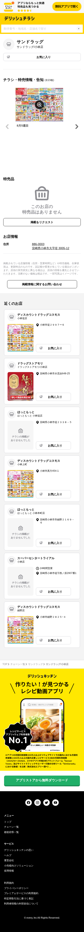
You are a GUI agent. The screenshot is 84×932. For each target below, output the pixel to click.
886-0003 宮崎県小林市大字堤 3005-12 (50, 246)
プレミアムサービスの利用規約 (21, 893)
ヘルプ (7, 855)
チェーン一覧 (17, 664)
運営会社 (9, 860)
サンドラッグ (35, 664)
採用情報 (9, 870)
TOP (4, 664)
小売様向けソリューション (18, 865)
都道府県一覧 (11, 832)
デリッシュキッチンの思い (18, 850)
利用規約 (9, 882)
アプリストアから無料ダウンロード (42, 780)
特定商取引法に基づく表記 (18, 898)
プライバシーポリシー (16, 888)
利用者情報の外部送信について (21, 903)
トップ (7, 821)
